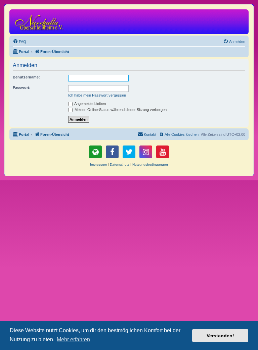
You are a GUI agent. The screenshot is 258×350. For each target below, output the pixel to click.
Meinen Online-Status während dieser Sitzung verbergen (120, 110)
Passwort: (22, 87)
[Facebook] (112, 151)
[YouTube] (162, 151)
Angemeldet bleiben (90, 104)
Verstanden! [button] (220, 335)
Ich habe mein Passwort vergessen (97, 95)
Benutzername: (26, 77)
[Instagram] (145, 151)
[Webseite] (95, 151)
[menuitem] (19, 42)
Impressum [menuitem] (98, 164)
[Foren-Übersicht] (40, 22)
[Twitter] (129, 151)
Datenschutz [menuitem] (119, 164)
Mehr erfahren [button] (73, 339)
